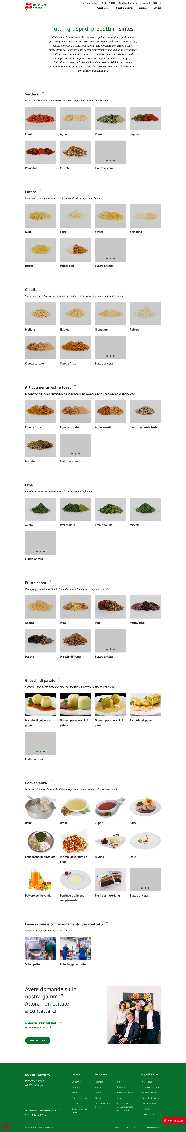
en (157, 3)
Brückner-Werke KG (37, 1075)
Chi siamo (76, 1081)
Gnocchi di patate (40, 680)
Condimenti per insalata (40, 857)
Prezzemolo (67, 525)
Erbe (29, 485)
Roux (28, 823)
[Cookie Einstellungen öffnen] (6, 1126)
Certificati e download (89, 3)
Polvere (134, 329)
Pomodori (31, 168)
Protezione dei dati (134, 1127)
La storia (76, 1087)
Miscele (65, 168)
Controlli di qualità (150, 1098)
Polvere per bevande (38, 895)
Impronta (118, 1127)
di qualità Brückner (124, 7)
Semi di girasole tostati (144, 427)
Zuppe (99, 823)
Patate (30, 191)
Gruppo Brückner (79, 1098)
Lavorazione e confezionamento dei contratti (64, 924)
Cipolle (31, 289)
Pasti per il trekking (107, 895)
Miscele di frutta (70, 657)
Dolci (133, 857)
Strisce (99, 232)
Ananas (30, 623)
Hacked (64, 329)
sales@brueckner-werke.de (40, 1023)
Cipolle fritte (68, 363)
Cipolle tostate (34, 363)
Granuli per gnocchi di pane (109, 722)
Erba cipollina (103, 525)
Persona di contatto (150, 1087)
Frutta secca (35, 582)
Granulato (101, 329)
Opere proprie (147, 1114)
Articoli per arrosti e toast (48, 387)
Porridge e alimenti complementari (72, 898)
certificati (145, 1109)
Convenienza (36, 783)
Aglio (63, 134)
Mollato (30, 329)
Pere (98, 623)
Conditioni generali (153, 1127)
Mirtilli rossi (137, 623)
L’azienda (143, 7)
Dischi (29, 266)
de (154, 3)
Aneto (29, 525)
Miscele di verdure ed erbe (73, 859)
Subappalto (32, 964)
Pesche (29, 657)
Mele (63, 623)
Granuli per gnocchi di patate (74, 722)
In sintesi (99, 1081)
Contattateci (145, 3)
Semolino (136, 232)
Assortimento (103, 7)
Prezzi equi (146, 1081)
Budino (99, 857)
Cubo (28, 232)
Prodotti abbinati (149, 1092)
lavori (74, 1092)
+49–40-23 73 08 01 (107, 3)
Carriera (157, 7)
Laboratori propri (149, 1103)
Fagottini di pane (141, 720)
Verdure (32, 94)
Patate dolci (67, 266)
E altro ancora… (105, 168)
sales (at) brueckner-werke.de (128, 3)
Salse (133, 823)
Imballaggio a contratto (75, 964)
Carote (29, 134)
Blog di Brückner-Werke (80, 1111)
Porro (98, 134)
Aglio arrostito (104, 427)
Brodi (63, 823)
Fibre (63, 232)
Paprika (134, 134)
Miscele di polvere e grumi (37, 722)
